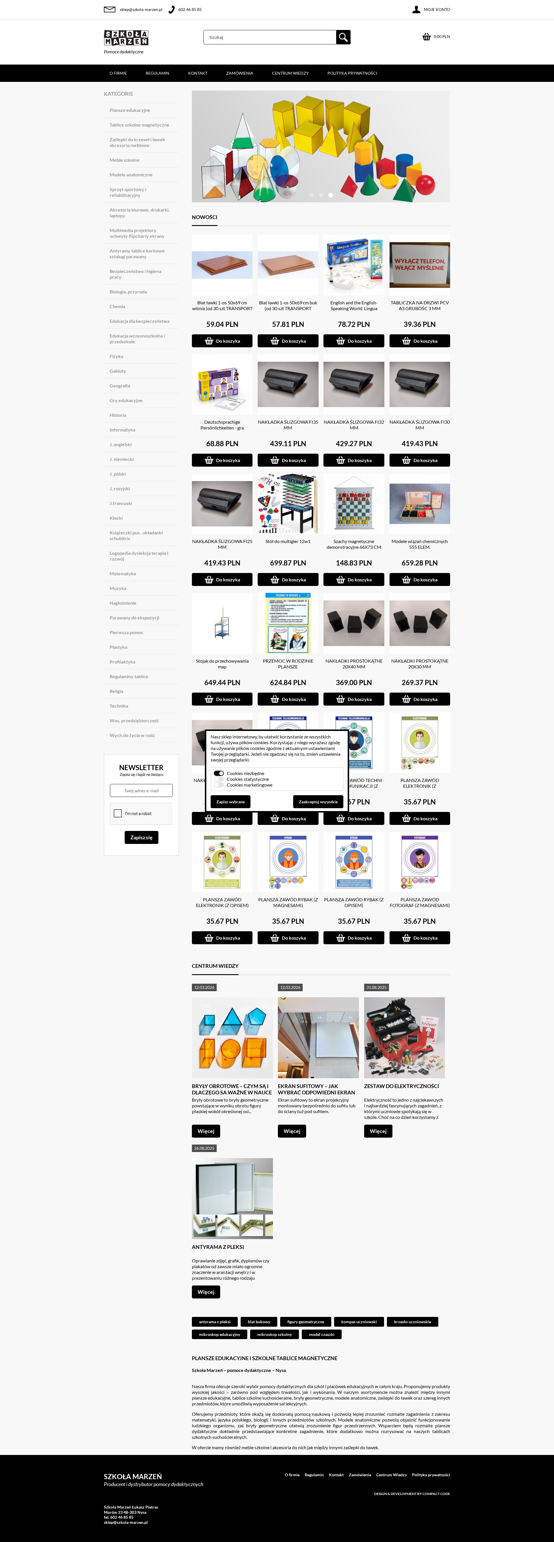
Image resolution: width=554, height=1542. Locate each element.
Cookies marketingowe (249, 784)
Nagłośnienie (123, 603)
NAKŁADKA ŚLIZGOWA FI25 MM (222, 544)
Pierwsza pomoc (126, 632)
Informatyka (122, 429)
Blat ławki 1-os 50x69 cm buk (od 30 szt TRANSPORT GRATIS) (288, 308)
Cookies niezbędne (245, 773)
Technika (119, 705)
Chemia (117, 306)
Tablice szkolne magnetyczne (139, 124)
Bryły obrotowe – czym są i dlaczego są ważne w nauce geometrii (232, 1092)
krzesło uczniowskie (412, 1321)
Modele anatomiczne (131, 174)
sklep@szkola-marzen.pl (141, 9)
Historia (118, 415)
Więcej (206, 1131)
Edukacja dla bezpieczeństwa (139, 321)
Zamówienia (239, 73)
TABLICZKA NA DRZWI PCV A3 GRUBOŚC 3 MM (420, 305)
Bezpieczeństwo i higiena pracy (135, 274)
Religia (116, 691)
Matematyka (123, 573)
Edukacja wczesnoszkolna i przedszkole (137, 338)
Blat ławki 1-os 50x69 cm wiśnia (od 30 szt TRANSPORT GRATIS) (222, 308)
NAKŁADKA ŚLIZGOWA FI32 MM (354, 424)
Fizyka (116, 356)
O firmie (118, 73)
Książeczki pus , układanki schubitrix (136, 535)
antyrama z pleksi (215, 1321)
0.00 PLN (442, 36)
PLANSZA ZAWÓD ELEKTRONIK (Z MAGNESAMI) (419, 785)
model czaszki (321, 1334)
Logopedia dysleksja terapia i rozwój (139, 555)
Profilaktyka (122, 661)
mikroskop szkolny (274, 1334)
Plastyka (118, 647)
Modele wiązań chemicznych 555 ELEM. (420, 544)
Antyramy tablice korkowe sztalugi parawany (137, 253)
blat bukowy (259, 1321)
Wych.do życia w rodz (132, 735)
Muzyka (118, 588)
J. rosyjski (120, 488)
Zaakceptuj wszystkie (318, 801)
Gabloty (118, 371)
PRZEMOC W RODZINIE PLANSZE (288, 663)
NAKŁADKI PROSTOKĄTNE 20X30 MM (419, 663)
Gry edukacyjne (126, 400)
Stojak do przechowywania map (222, 663)
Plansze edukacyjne (130, 110)
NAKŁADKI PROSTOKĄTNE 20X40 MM (354, 663)
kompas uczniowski (359, 1321)
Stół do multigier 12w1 (287, 541)
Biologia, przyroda (128, 291)
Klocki (116, 518)
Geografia (120, 385)
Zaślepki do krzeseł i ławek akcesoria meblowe (137, 142)
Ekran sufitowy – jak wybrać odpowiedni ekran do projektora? (316, 1092)
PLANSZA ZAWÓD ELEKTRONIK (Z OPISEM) (222, 902)
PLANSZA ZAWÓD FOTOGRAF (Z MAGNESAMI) (420, 902)
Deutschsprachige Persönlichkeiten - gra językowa (222, 427)
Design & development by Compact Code (412, 1494)
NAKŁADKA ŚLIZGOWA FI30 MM (420, 424)
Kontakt (197, 73)
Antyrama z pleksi (218, 1247)
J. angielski (121, 444)
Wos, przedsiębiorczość (134, 720)
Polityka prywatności (352, 73)
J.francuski (121, 503)
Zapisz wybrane (230, 801)
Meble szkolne (125, 160)
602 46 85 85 (190, 9)
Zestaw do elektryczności (401, 1086)
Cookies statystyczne (248, 779)
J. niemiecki (122, 459)
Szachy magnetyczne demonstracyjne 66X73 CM (354, 544)
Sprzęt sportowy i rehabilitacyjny (128, 192)
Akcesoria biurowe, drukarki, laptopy (140, 212)
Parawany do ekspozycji (134, 617)
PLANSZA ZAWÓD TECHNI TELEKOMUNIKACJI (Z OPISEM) (354, 785)
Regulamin (157, 73)
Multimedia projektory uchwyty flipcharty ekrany (137, 233)
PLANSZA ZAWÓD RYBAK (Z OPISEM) (354, 902)
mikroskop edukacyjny (219, 1334)
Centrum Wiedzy (290, 73)
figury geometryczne (305, 1321)
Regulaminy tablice (129, 676)
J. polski (118, 473)
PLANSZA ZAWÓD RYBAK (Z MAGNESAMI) (288, 902)
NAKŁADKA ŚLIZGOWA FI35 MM (288, 424)
